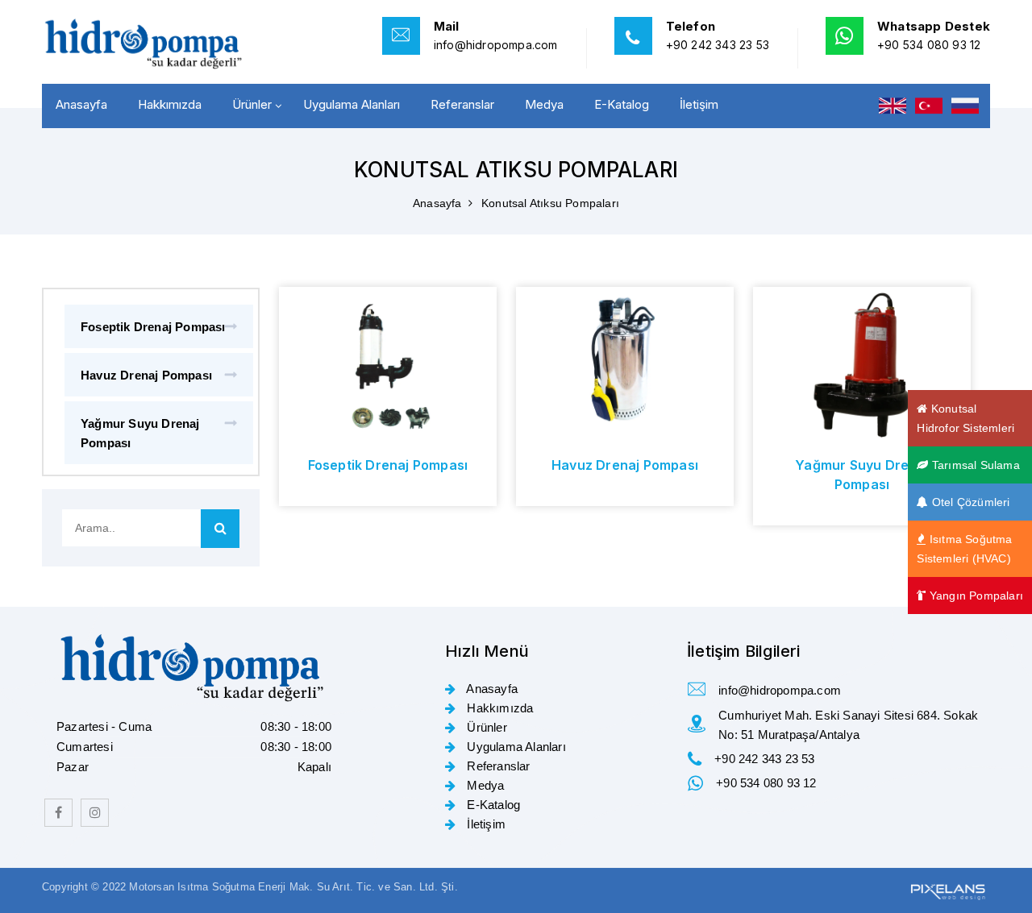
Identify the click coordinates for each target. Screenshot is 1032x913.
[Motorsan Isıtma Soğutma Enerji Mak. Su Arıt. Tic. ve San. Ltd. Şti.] (153, 44)
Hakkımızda (170, 104)
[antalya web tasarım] (946, 889)
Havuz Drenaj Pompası (146, 375)
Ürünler (252, 104)
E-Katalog (621, 104)
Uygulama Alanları (351, 104)
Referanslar (462, 104)
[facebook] (58, 813)
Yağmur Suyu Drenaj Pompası (140, 433)
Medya (544, 104)
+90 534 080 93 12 (928, 45)
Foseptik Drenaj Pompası (153, 327)
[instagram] (95, 813)
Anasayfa (81, 104)
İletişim (699, 104)
